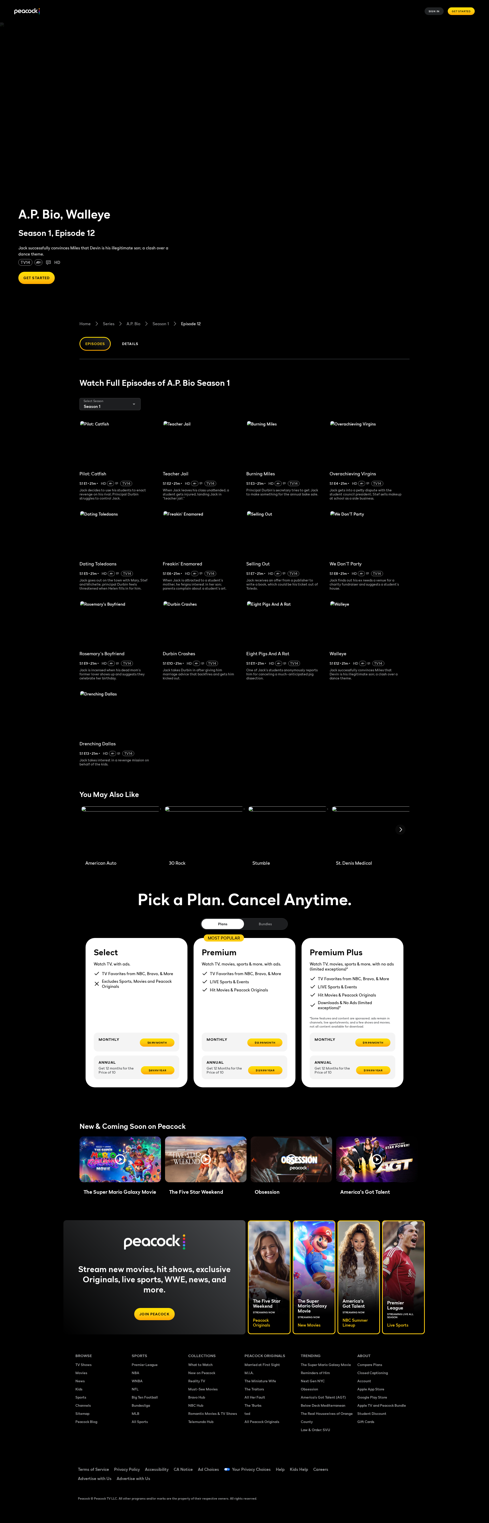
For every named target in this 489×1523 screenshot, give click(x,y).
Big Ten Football (145, 1397)
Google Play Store (372, 1397)
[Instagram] (404, 1466)
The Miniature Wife (260, 1381)
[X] (364, 1480)
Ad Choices (208, 1469)
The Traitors (254, 1389)
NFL (135, 1389)
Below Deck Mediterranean (323, 1405)
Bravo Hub (196, 1397)
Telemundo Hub (200, 1421)
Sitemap (82, 1413)
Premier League (145, 1364)
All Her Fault (254, 1397)
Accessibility (157, 1469)
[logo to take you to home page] (27, 11)
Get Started (461, 11)
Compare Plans (369, 1364)
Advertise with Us (95, 1478)
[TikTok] (377, 1466)
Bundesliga (141, 1405)
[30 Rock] (204, 831)
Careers (320, 1469)
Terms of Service (93, 1469)
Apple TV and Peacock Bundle (381, 1405)
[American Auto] (121, 831)
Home (85, 323)
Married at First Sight (262, 1364)
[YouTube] (391, 1466)
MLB (135, 1413)
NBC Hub (195, 1405)
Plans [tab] (222, 924)
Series (108, 323)
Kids (79, 1389)
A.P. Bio (133, 323)
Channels (83, 1405)
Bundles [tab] (265, 924)
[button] (120, 1159)
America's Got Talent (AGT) (323, 1397)
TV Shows (83, 1364)
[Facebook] (364, 1466)
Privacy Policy (127, 1469)
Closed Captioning (372, 1373)
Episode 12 (191, 323)
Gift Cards (365, 1421)
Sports (80, 1397)
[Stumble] (288, 831)
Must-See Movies (203, 1389)
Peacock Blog (86, 1421)
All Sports (140, 1421)
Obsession (309, 1389)
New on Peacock (201, 1373)
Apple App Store (370, 1389)
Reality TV (196, 1381)
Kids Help (299, 1469)
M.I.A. (249, 1373)
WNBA (137, 1381)
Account (364, 1381)
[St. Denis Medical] (371, 831)
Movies (81, 1373)
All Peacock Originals (261, 1421)
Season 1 (161, 323)
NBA (135, 1373)
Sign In (434, 11)
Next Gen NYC (313, 1381)
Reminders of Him (315, 1373)
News (80, 1381)
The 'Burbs (253, 1405)
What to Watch (200, 1364)
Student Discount (371, 1413)
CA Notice (183, 1469)
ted (247, 1413)
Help (280, 1469)
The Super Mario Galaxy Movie (326, 1364)
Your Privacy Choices (251, 1469)
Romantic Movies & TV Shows (212, 1413)
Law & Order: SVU (315, 1430)
